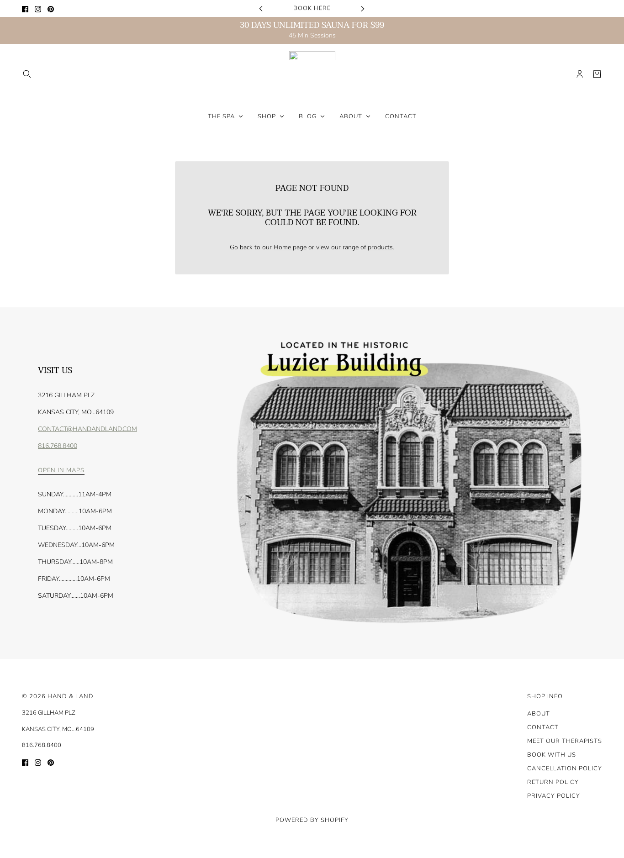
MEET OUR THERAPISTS (564, 741)
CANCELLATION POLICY (564, 768)
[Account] (580, 74)
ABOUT (538, 714)
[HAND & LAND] (312, 74)
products (380, 247)
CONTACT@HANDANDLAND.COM (87, 429)
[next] (362, 8)
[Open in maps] (407, 483)
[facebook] (25, 8)
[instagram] (38, 8)
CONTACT (543, 727)
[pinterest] (51, 8)
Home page (290, 247)
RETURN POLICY (553, 782)
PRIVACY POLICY (553, 796)
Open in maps (61, 471)
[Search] (27, 74)
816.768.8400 (57, 446)
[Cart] (597, 74)
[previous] (260, 8)
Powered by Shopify (312, 820)
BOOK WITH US (551, 755)
